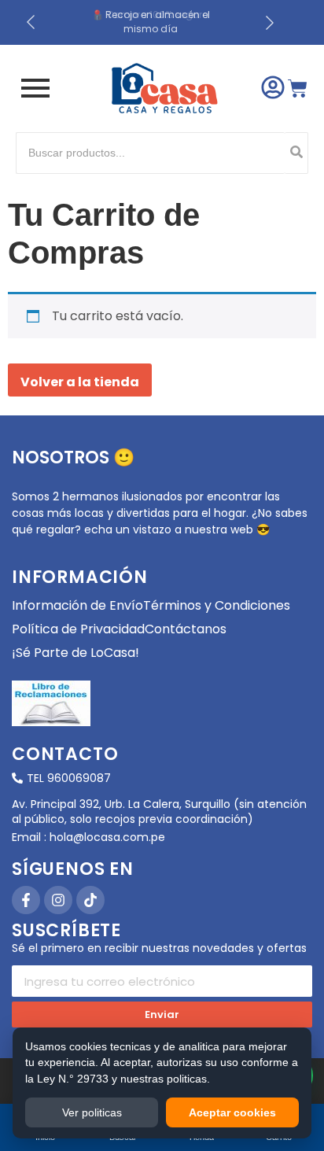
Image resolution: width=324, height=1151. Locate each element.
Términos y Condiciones (216, 605)
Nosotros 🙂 (73, 457)
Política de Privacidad (78, 629)
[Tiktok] (90, 900)
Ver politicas (92, 1112)
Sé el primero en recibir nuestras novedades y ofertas (159, 949)
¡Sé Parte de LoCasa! (75, 653)
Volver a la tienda (79, 382)
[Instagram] (58, 900)
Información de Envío (77, 605)
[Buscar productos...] (296, 153)
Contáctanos (185, 629)
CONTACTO (65, 754)
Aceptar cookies (232, 1112)
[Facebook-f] (26, 900)
